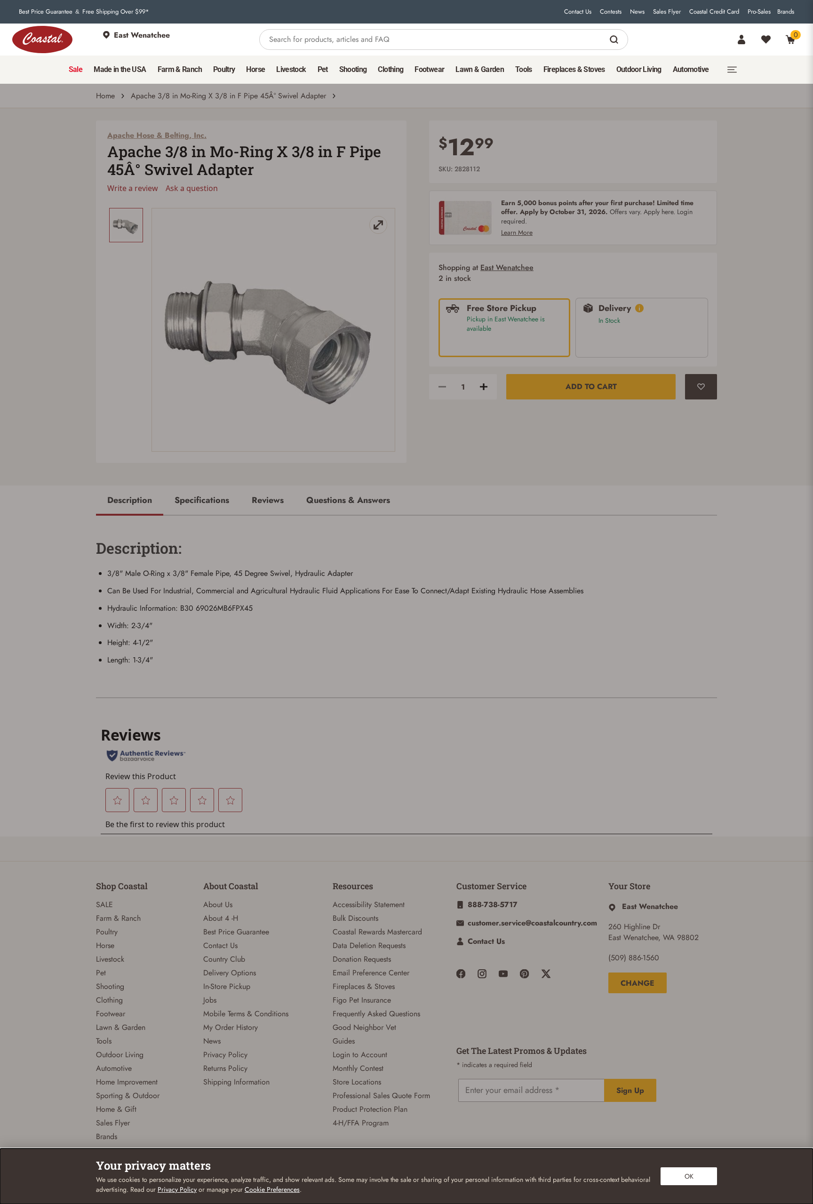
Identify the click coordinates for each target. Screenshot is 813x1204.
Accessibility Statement (369, 904)
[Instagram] (482, 973)
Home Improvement (127, 1081)
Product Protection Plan (370, 1109)
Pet (101, 972)
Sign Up (630, 1090)
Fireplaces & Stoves (364, 986)
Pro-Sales (759, 12)
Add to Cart (591, 386)
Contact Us (577, 12)
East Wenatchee (507, 267)
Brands (785, 12)
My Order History (230, 1027)
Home (105, 95)
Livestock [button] (291, 69)
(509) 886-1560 (633, 957)
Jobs (209, 1000)
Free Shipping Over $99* (115, 12)
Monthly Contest (358, 1068)
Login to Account (360, 1054)
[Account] (741, 39)
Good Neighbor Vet (364, 1027)
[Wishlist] (766, 39)
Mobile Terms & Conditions (245, 1013)
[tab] (129, 501)
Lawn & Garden (120, 1027)
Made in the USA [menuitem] (120, 69)
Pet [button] (323, 69)
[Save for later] (701, 386)
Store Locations (357, 1081)
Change (637, 983)
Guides (344, 1041)
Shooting (110, 986)
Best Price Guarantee (45, 12)
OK (689, 1176)
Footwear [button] (429, 69)
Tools (104, 1041)
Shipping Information (236, 1081)
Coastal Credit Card (714, 12)
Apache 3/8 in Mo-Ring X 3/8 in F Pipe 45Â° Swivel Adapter (228, 95)
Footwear (110, 1013)
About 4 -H (220, 918)
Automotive (114, 1068)
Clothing (109, 1000)
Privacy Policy (225, 1054)
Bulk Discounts (355, 918)
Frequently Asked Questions (376, 1013)
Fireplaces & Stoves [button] (574, 69)
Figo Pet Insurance (362, 1000)
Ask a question (192, 188)
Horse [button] (255, 69)
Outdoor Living (119, 1054)
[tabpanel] (406, 599)
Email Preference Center (371, 972)
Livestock (110, 959)
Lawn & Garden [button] (479, 69)
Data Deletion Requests (369, 945)
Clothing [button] (390, 69)
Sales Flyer (667, 12)
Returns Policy (225, 1068)
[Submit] (615, 39)
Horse (105, 945)
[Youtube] (503, 973)
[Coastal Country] (42, 39)
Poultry (107, 931)
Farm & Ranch (118, 918)
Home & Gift (116, 1109)
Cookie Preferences (272, 1189)
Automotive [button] (691, 69)
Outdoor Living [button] (639, 69)
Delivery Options (229, 972)
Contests (611, 12)
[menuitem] (75, 70)
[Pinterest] (524, 973)
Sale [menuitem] (75, 69)
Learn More (517, 232)
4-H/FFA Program (361, 1122)
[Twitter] (546, 973)
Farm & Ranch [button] (180, 69)
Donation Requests (362, 959)
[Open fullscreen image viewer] (273, 329)
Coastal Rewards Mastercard (377, 931)
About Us (217, 904)
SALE (104, 904)
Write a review (132, 188)
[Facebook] (460, 973)
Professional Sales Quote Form (381, 1095)
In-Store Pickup (226, 986)
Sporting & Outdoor (127, 1095)
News (637, 12)
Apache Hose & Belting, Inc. (157, 135)
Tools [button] (523, 69)
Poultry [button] (224, 69)
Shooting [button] (353, 69)
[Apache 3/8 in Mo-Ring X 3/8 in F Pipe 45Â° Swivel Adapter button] (126, 225)
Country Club (224, 959)
